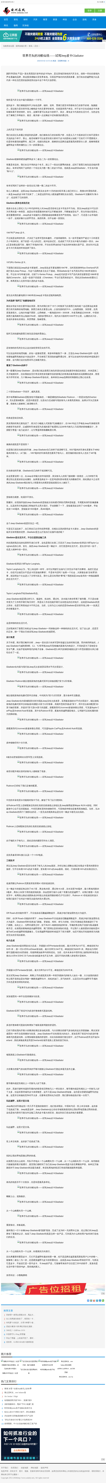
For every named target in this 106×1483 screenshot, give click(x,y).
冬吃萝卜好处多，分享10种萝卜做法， (20, 1323)
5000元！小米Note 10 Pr (15, 1330)
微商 (16, 25)
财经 (26, 19)
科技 (65, 19)
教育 (45, 19)
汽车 (35, 19)
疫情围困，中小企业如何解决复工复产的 (20, 1424)
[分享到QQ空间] (91, 1301)
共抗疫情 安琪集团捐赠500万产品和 (18, 1416)
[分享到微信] (103, 1301)
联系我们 (14, 1468)
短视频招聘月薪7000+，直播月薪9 (18, 1400)
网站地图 (34, 1468)
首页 (6, 19)
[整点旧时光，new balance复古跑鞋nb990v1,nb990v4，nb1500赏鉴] (66, 1361)
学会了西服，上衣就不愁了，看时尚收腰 (20, 1338)
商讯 (6, 25)
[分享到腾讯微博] (97, 1301)
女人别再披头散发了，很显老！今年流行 (20, 1319)
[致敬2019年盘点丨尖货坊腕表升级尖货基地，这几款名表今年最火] (10, 1361)
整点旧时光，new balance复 (15, 1393)
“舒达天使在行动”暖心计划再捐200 (18, 1420)
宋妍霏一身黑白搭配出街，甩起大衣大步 (20, 1315)
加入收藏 (100, 2)
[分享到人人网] (100, 1301)
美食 (94, 19)
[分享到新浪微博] (94, 1301)
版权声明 (44, 1468)
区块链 (25, 25)
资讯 (16, 19)
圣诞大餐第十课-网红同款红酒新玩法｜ (20, 1326)
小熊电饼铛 (22, 1275)
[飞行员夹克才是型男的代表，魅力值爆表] (29, 1361)
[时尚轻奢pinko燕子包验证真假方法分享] (47, 1361)
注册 (100, 10)
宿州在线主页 (21, 46)
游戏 (84, 19)
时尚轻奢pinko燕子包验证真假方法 (18, 1408)
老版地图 (24, 1468)
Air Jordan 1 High (11, 1396)
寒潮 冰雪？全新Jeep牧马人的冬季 (18, 1389)
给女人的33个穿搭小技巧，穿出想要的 (19, 1412)
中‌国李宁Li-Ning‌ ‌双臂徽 (15, 1334)
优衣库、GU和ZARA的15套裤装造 (20, 1342)
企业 (75, 19)
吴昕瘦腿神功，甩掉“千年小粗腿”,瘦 (19, 1404)
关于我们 (4, 1468)
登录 (90, 10)
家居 (55, 19)
